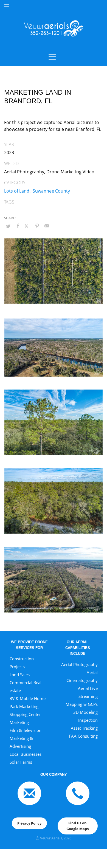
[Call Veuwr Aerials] (77, 793)
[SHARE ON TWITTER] (8, 226)
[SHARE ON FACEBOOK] (18, 226)
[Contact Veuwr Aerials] (29, 793)
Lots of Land (16, 191)
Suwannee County (51, 191)
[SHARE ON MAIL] (47, 226)
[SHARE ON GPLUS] (27, 226)
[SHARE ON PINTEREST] (37, 226)
